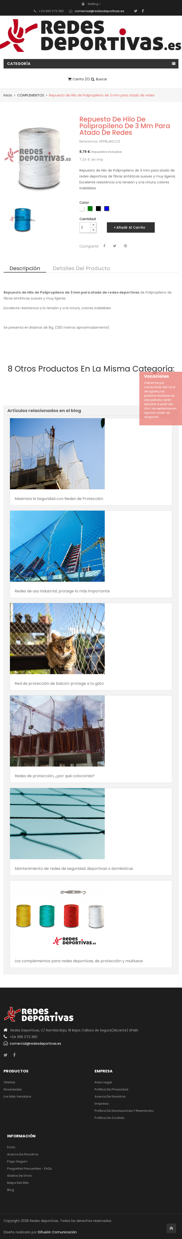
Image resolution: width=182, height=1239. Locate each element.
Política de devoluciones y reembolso (124, 1110)
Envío (11, 1147)
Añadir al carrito (130, 227)
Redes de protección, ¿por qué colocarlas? (55, 776)
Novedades (13, 1089)
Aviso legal (103, 1082)
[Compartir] (104, 246)
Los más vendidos (17, 1096)
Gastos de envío (19, 1175)
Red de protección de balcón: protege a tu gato (59, 683)
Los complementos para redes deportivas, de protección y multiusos (79, 961)
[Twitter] (135, 11)
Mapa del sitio (18, 1182)
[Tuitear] (115, 246)
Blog (10, 1190)
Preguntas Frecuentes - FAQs (29, 1168)
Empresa (102, 1103)
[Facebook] (143, 11)
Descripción (24, 268)
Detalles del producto (81, 268)
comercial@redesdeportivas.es (99, 11)
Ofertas (9, 1082)
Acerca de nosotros (110, 1096)
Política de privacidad (111, 1089)
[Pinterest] (125, 246)
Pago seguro (17, 1161)
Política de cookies (109, 1118)
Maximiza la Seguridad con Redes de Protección (59, 498)
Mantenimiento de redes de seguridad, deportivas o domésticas (74, 868)
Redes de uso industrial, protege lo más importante (62, 591)
